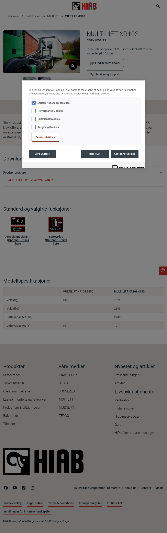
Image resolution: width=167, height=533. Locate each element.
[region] (83, 124)
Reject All (94, 153)
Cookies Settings (45, 137)
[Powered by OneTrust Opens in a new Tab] (127, 165)
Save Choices (42, 153)
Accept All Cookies (124, 153)
